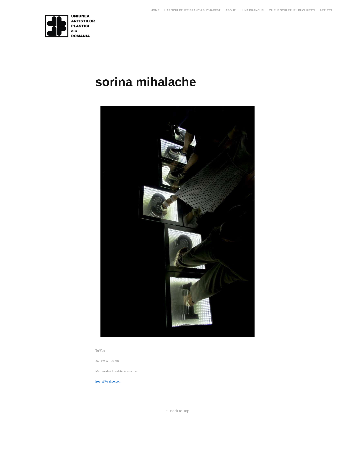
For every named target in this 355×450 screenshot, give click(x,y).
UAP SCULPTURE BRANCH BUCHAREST (192, 10)
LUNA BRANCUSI (252, 10)
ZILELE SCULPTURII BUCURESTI (292, 10)
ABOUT (230, 10)
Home (155, 10)
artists (326, 10)
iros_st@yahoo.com (108, 381)
